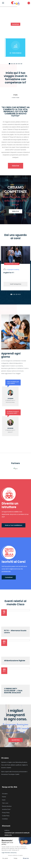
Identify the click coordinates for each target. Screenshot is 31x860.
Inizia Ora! (15, 211)
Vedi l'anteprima (15, 284)
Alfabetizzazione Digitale (14, 660)
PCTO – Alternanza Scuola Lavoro (15, 631)
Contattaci (15, 24)
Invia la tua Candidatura (13, 525)
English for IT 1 (8, 273)
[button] (9, 63)
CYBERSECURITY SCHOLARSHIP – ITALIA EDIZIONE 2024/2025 (13, 690)
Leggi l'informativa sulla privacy (9, 852)
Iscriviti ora (15, 740)
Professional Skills (11, 263)
